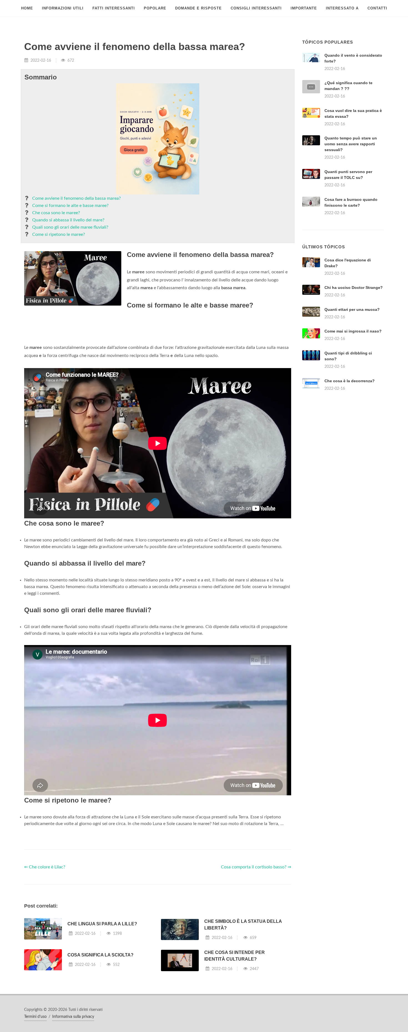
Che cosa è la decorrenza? (349, 381)
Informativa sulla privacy (73, 1017)
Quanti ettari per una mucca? (352, 309)
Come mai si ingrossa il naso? (353, 331)
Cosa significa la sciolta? (100, 955)
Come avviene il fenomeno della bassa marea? (76, 198)
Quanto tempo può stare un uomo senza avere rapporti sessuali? (350, 144)
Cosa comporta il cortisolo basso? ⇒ (256, 867)
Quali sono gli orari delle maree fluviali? (70, 227)
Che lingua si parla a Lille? (102, 923)
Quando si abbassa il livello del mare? (68, 220)
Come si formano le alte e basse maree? (70, 205)
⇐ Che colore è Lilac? (44, 867)
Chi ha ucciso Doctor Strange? (353, 287)
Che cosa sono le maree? (56, 213)
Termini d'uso (35, 1017)
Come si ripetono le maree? (58, 234)
